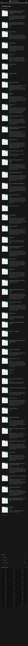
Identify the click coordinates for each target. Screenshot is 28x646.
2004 (5, 585)
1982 (14, 601)
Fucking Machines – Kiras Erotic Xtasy (17, 475)
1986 (5, 599)
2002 (22, 585)
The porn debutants (13, 408)
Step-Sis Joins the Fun (14, 82)
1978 (22, 603)
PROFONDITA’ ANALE (14, 417)
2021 (14, 572)
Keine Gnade (12, 269)
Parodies (5, 560)
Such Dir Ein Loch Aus (14, 206)
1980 (5, 603)
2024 (14, 569)
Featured (5, 557)
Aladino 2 (11, 93)
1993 (22, 592)
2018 (14, 574)
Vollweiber (11, 507)
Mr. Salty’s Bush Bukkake (14, 349)
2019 (5, 574)
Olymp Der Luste (12, 64)
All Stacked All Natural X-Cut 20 (16, 172)
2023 (22, 569)
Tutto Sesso (11, 237)
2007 (5, 583)
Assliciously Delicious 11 (14, 194)
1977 (5, 606)
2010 (5, 581)
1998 (5, 590)
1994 (14, 592)
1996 (22, 590)
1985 (14, 599)
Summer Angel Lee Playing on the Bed (17, 441)
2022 (5, 572)
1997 (14, 590)
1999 (22, 588)
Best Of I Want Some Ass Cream (16, 150)
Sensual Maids (12, 215)
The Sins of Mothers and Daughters (16, 183)
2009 (14, 581)
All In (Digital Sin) (12, 259)
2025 (5, 569)
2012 (14, 579)
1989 (5, 597)
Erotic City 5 (11, 54)
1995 (5, 592)
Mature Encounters (13, 398)
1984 (22, 599)
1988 (14, 597)
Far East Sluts (12, 313)
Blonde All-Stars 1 (13, 31)
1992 (5, 594)
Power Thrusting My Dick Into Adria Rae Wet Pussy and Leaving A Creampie (16, 12)
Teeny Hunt (11, 369)
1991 (14, 594)
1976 (14, 606)
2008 (22, 581)
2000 (14, 588)
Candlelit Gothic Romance (14, 487)
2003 (14, 585)
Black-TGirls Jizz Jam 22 (14, 358)
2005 (22, 583)
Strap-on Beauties (13, 73)
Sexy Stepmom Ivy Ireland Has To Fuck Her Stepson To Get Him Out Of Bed (17, 24)
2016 (5, 576)
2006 (14, 583)
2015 (14, 576)
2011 (22, 579)
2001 (5, 588)
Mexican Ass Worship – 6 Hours (16, 116)
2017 (22, 574)
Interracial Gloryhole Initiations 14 (16, 378)
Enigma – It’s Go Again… (14, 331)
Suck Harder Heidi (13, 139)
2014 (22, 576)
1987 (22, 597)
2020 (22, 572)
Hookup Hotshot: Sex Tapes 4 (15, 302)
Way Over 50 (12, 104)
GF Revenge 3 (12, 43)
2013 (5, 579)
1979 (14, 603)
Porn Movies (5, 562)
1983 (5, 601)
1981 (22, 601)
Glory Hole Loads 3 (13, 226)
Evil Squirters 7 (12, 452)
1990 (22, 594)
